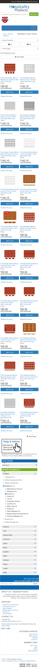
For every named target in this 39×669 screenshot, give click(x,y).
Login (35, 647)
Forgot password (32, 651)
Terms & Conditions (7, 661)
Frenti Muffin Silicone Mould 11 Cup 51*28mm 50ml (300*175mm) (29, 414)
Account (35, 1)
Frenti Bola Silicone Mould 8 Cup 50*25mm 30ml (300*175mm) (29, 265)
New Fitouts (6, 612)
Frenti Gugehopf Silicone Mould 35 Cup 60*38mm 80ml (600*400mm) (28, 117)
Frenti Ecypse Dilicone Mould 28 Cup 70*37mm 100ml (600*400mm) (10, 191)
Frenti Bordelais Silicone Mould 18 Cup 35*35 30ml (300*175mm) (28, 228)
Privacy (16, 661)
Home (4, 34)
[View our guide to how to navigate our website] (12, 446)
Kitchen (10, 34)
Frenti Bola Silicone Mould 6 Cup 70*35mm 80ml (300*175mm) (29, 302)
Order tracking (33, 634)
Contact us (34, 639)
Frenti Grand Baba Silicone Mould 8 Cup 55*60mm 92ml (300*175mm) (10, 79)
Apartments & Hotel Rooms (10, 605)
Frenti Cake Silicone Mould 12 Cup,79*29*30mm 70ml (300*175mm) (9, 228)
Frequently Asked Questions (28, 661)
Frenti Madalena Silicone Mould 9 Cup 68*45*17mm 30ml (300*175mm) (28, 339)
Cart (14, 1)
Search (34, 14)
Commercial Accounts (9, 606)
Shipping (34, 638)
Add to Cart (9, 92)
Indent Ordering (7, 608)
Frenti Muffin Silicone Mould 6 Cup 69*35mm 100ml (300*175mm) (9, 265)
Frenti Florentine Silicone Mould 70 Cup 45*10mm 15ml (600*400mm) (8, 117)
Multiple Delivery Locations (10, 610)
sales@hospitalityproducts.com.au (12, 621)
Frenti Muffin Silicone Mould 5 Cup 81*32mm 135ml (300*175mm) (9, 339)
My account (34, 645)
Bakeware (6, 36)
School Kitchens (7, 613)
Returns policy (33, 636)
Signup (35, 649)
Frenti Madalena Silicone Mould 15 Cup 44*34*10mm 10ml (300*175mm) (29, 377)
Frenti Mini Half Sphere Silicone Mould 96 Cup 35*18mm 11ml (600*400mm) (8, 415)
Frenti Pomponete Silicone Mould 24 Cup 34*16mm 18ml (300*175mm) (9, 377)
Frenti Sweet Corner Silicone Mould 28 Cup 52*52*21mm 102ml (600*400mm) (10, 154)
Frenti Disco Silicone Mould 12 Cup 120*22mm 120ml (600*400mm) (28, 154)
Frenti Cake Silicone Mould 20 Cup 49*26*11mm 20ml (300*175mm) (28, 191)
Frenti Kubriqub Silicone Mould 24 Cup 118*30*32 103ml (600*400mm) (28, 79)
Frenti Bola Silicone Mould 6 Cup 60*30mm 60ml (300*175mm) (9, 302)
